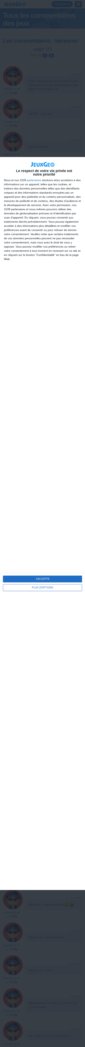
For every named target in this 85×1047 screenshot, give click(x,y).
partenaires (34, 180)
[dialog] (42, 523)
